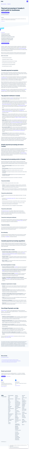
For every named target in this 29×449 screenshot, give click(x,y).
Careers (23, 414)
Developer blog (17, 439)
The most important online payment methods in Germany (10, 359)
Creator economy (17, 411)
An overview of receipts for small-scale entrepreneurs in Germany (11, 360)
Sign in (23, 424)
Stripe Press (23, 416)
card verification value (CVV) (10, 198)
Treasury (9, 423)
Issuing (9, 411)
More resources (24, 410)
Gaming (16, 412)
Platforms (16, 408)
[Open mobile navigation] (27, 1)
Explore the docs (17, 385)
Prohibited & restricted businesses (23, 405)
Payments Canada (20, 220)
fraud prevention (23, 152)
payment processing (22, 48)
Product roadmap (24, 413)
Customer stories (24, 397)
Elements (9, 407)
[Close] (27, 445)
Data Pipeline (10, 406)
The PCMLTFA (8, 278)
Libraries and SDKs (17, 437)
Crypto (9, 405)
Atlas (9, 397)
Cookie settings (24, 409)
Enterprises (16, 396)
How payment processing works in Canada (7, 38)
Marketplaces (17, 406)
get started (7, 337)
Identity (9, 409)
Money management (18, 407)
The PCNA (16, 266)
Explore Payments (3, 386)
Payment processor (6, 210)
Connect (9, 404)
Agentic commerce (17, 398)
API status (16, 435)
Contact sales (8, 376)
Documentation (17, 433)
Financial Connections (11, 408)
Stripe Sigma (9, 420)
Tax (8, 421)
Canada (11, 97)
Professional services (18, 430)
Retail (16, 422)
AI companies (17, 410)
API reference (17, 434)
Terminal (9, 422)
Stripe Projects (17, 438)
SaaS (15, 409)
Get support (23, 420)
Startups (16, 397)
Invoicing (9, 410)
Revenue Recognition (11, 419)
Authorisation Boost (10, 398)
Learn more (2, 21)
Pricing (9, 396)
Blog (22, 398)
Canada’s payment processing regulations (7, 39)
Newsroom (23, 415)
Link (8, 412)
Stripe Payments (4, 310)
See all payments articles (4, 357)
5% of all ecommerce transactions (18, 130)
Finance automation (17, 403)
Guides (23, 396)
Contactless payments (21, 105)
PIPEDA (3, 270)
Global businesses (17, 404)
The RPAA (16, 273)
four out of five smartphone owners (16, 122)
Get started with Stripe (5, 12)
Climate (9, 403)
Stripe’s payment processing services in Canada (7, 36)
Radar (9, 418)
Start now (3, 376)
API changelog (17, 436)
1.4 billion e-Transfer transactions (20, 117)
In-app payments (17, 405)
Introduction (3, 32)
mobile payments (4, 77)
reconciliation (7, 236)
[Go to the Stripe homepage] (2, 395)
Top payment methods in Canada (5, 35)
